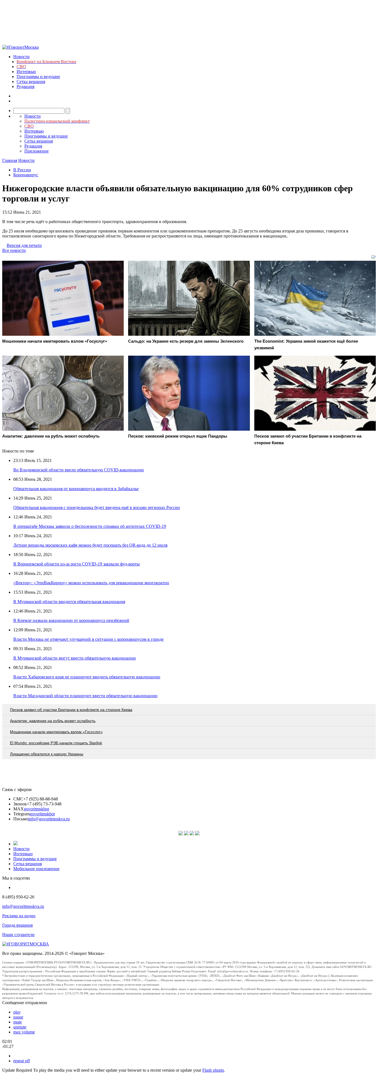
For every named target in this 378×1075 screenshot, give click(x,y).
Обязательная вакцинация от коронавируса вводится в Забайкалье (76, 488)
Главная (9, 160)
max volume (24, 1032)
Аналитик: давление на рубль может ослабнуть (52, 721)
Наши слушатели (18, 934)
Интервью (26, 71)
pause (18, 1017)
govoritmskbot (36, 809)
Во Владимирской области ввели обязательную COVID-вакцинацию (78, 469)
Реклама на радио (18, 915)
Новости (21, 56)
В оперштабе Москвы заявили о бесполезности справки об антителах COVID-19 (89, 526)
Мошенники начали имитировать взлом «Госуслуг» (56, 732)
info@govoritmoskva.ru (49, 818)
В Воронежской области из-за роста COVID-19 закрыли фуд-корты (76, 564)
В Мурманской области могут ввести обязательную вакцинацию (74, 658)
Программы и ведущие (38, 76)
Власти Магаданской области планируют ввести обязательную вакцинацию (85, 695)
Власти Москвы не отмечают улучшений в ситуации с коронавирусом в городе (88, 639)
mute (17, 1022)
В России (22, 169)
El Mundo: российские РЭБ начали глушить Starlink (56, 743)
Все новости (14, 250)
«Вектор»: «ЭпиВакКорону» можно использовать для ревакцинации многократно (91, 582)
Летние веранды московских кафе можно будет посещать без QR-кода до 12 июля (90, 545)
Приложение (36, 151)
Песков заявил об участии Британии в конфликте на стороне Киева (71, 709)
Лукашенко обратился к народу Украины (46, 754)
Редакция (25, 86)
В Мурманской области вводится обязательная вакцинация (69, 601)
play (17, 1012)
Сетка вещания (31, 81)
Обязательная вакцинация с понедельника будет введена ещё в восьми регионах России (96, 507)
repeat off (21, 1060)
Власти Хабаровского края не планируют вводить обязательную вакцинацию (86, 677)
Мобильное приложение (36, 868)
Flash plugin (213, 1070)
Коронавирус (25, 174)
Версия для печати (24, 245)
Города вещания (17, 925)
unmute (19, 1027)
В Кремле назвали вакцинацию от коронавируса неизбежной (71, 620)
